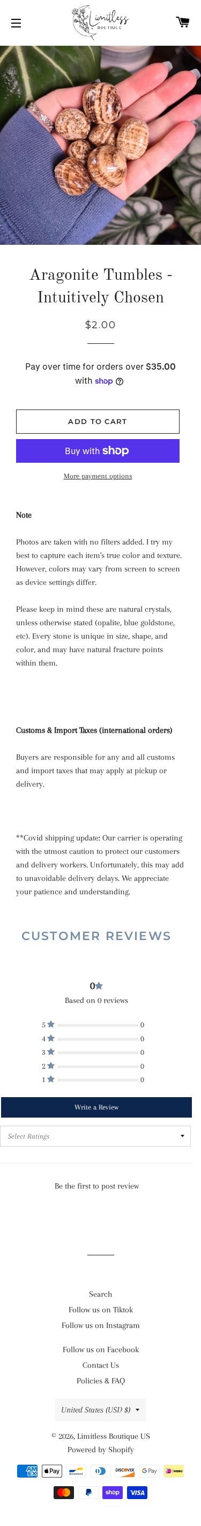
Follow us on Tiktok (101, 1310)
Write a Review (96, 1107)
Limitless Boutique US (113, 1436)
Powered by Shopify (101, 1449)
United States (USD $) (95, 1410)
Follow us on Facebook (101, 1349)
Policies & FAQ (101, 1381)
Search (100, 1294)
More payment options (98, 476)
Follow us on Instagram (101, 1325)
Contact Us (101, 1365)
